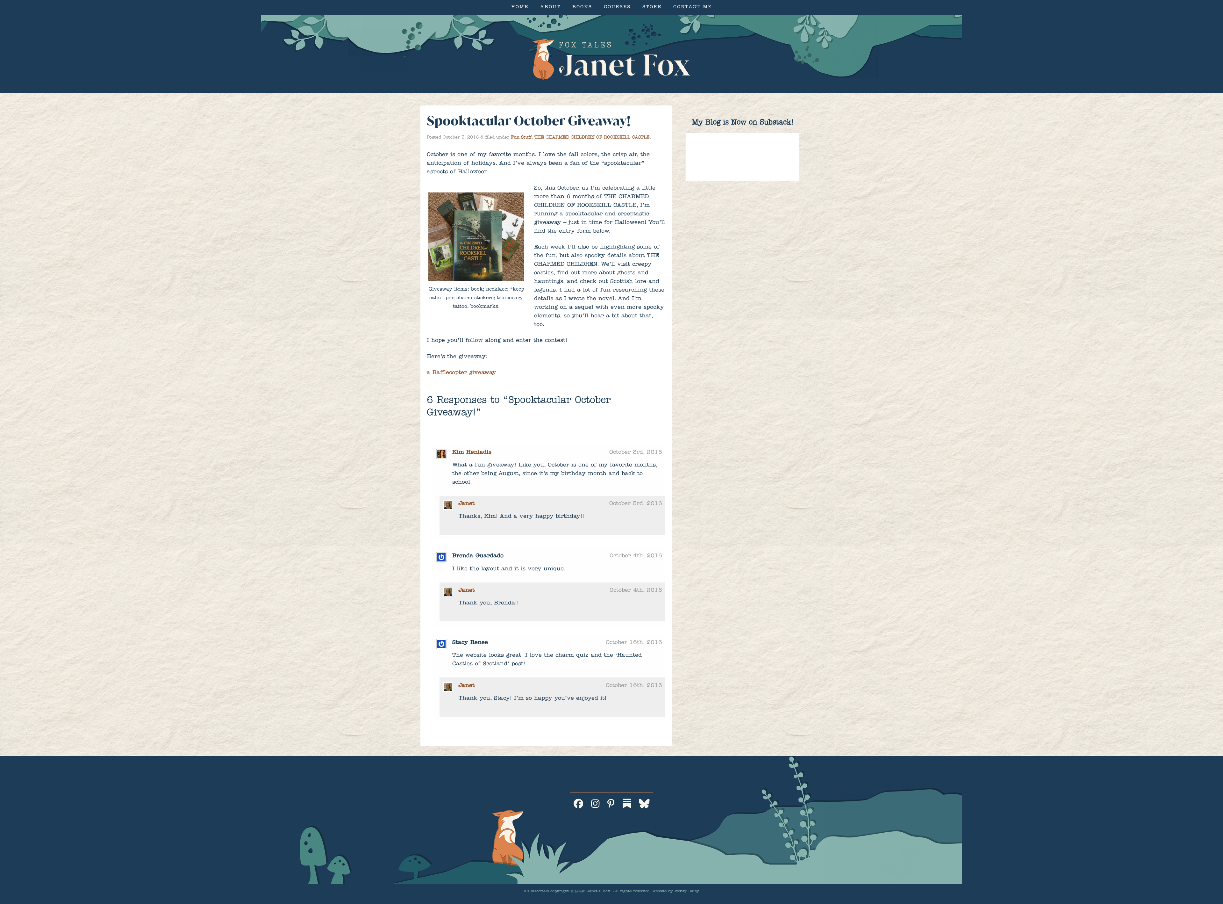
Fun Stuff (521, 137)
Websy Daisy (686, 891)
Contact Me (692, 7)
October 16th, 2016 (634, 643)
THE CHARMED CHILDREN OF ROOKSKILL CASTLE (592, 137)
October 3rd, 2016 (635, 453)
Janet (467, 504)
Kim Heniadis (471, 453)
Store (652, 7)
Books (582, 7)
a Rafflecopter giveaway (461, 373)
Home (519, 7)
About (550, 7)
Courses (617, 7)
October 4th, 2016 (636, 556)
